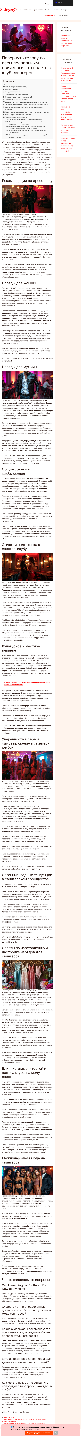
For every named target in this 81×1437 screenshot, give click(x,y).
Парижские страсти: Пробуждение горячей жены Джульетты (67, 41)
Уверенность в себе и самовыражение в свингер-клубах (25, 102)
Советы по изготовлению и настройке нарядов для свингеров (24, 108)
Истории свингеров (52, 4)
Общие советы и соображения (16, 94)
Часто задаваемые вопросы (16, 117)
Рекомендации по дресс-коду (15, 87)
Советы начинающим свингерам (56, 10)
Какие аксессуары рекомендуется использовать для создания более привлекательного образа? (27, 127)
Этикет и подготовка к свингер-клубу (19, 97)
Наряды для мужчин (12, 92)
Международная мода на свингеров (18, 115)
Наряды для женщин (12, 89)
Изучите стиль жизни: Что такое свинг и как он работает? (24, 1423)
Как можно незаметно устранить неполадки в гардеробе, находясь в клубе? (28, 136)
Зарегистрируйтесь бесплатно (39, 1433)
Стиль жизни (63, 16)
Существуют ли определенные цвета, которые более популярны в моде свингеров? (27, 123)
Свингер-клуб (50, 16)
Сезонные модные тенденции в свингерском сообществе (26, 105)
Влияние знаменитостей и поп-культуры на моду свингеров (27, 112)
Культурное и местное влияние (16, 99)
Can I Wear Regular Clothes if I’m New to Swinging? (25, 119)
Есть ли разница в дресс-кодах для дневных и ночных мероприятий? (27, 131)
